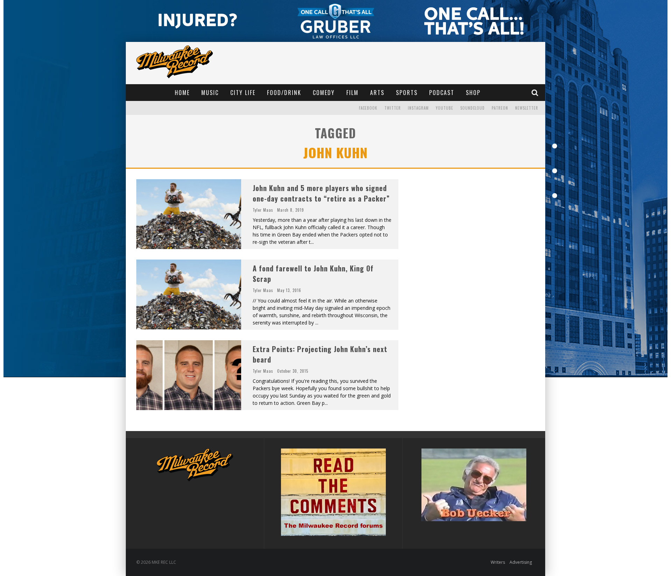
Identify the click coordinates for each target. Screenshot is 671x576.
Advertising (521, 562)
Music (210, 92)
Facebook (368, 108)
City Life (242, 92)
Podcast (441, 92)
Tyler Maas (263, 210)
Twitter (392, 108)
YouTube (444, 108)
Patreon (500, 108)
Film (352, 92)
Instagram (418, 108)
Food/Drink (284, 92)
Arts (377, 92)
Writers (498, 562)
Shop (473, 92)
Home (182, 92)
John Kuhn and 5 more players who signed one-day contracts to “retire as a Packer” (321, 193)
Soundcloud (472, 108)
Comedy (324, 92)
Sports (407, 92)
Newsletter (526, 108)
